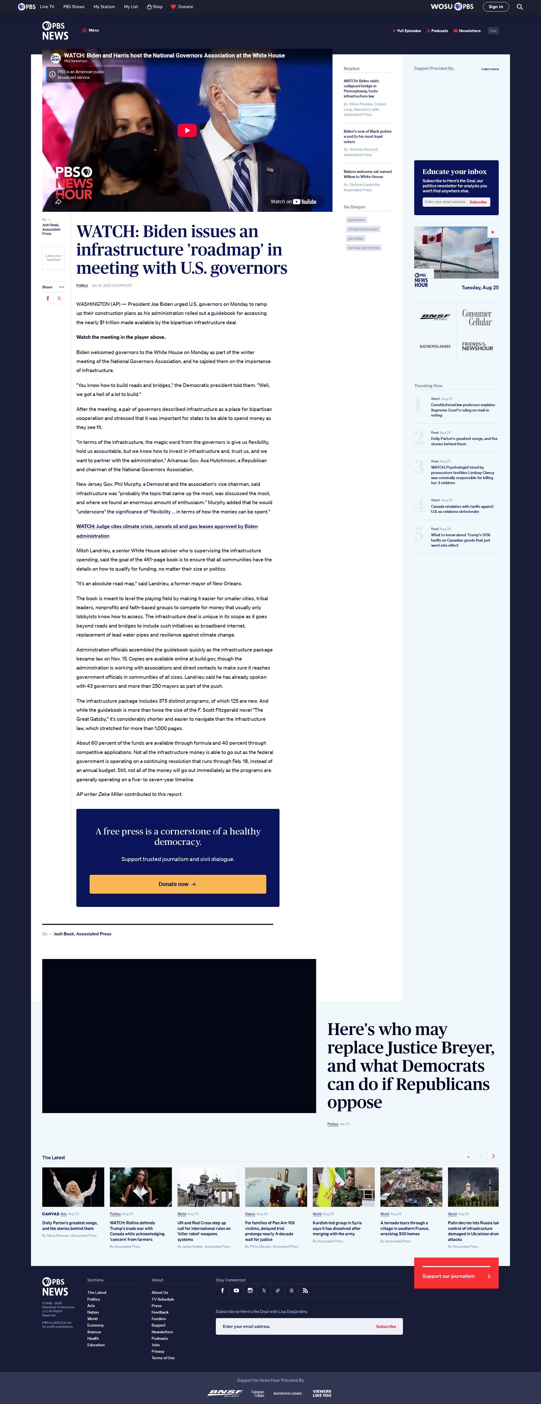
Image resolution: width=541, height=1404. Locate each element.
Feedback (160, 1312)
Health (93, 1338)
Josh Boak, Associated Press (51, 229)
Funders (159, 1318)
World (182, 1213)
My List (131, 6)
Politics (82, 285)
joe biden (355, 238)
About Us (160, 1292)
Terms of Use (163, 1357)
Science (94, 1331)
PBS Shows (74, 6)
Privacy (158, 1351)
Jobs (156, 1344)
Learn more (490, 68)
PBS (27, 7)
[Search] (519, 7)
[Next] (493, 1156)
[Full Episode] (456, 252)
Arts (64, 1213)
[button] (452, 7)
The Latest (53, 1157)
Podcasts (439, 30)
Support (159, 1325)
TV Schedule (163, 1299)
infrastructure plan (363, 229)
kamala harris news (363, 247)
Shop (158, 6)
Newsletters (470, 30)
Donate (185, 6)
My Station (104, 6)
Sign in (496, 6)
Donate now (174, 883)
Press (157, 1305)
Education (96, 1344)
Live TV (47, 6)
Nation (250, 1213)
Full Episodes (409, 30)
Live (493, 30)
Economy (95, 1325)
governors (356, 219)
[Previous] (481, 1156)
